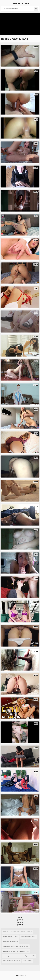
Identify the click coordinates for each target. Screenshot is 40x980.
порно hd (20, 922)
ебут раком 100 (29, 956)
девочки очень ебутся (10, 941)
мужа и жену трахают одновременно (15, 946)
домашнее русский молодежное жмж (16, 951)
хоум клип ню (27, 961)
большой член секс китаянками (14, 932)
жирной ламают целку (28, 936)
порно (20, 917)
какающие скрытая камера (12, 956)
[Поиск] (36, 9)
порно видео (20, 920)
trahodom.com (20, 3)
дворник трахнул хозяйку (11, 961)
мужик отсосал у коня (10, 936)
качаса (29, 932)
